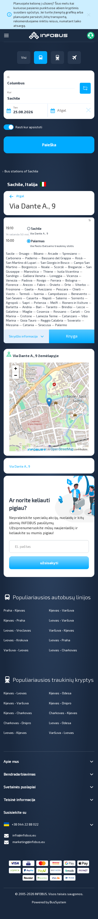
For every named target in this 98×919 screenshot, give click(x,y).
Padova (27, 280)
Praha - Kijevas (14, 610)
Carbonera (13, 258)
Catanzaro (69, 316)
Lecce (81, 307)
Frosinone (13, 289)
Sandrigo (12, 276)
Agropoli (12, 303)
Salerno (61, 298)
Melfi (54, 303)
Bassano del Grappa (56, 258)
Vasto (10, 294)
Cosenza (43, 311)
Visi (23, 57)
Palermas (38, 241)
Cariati (75, 311)
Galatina (12, 311)
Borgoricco (29, 267)
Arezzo (28, 285)
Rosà (79, 258)
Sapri (26, 303)
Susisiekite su (15, 812)
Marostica (31, 271)
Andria (27, 307)
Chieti (76, 289)
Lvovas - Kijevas (15, 733)
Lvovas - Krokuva (16, 640)
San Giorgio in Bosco (55, 262)
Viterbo (80, 285)
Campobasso (57, 294)
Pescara (62, 289)
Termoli (24, 294)
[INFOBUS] (48, 35)
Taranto (51, 307)
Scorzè (59, 267)
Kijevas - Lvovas (15, 693)
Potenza (40, 303)
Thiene (48, 271)
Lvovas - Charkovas (63, 650)
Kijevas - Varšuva (61, 610)
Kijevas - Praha (14, 620)
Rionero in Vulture (75, 303)
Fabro (41, 285)
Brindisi (67, 307)
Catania (28, 325)
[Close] (88, 14)
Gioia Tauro (28, 320)
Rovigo (41, 280)
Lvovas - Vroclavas (17, 630)
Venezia (11, 280)
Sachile (36, 228)
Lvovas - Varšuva (61, 620)
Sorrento (77, 298)
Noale (45, 267)
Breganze (75, 267)
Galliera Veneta (34, 276)
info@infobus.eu (24, 835)
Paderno (31, 258)
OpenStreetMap (62, 449)
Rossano (60, 311)
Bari (38, 307)
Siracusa (44, 325)
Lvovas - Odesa (60, 723)
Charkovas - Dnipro (17, 723)
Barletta (12, 307)
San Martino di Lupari (21, 262)
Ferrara (56, 280)
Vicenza (72, 276)
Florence (12, 285)
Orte (67, 285)
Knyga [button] (71, 335)
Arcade (53, 253)
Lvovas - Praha (59, 640)
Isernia (39, 294)
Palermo (61, 325)
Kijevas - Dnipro (60, 703)
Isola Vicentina (68, 271)
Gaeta (29, 289)
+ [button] (15, 368)
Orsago (24, 253)
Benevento (79, 294)
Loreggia (56, 276)
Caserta (32, 298)
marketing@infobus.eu (29, 842)
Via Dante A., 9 (39, 233)
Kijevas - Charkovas (18, 713)
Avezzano (45, 289)
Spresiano (69, 253)
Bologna (71, 280)
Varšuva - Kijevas (61, 630)
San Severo (14, 298)
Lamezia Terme (47, 316)
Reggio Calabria (52, 320)
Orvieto (55, 285)
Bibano (39, 253)
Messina (12, 325)
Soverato (74, 320)
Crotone (26, 316)
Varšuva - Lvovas (16, 650)
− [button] (15, 375)
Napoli (47, 298)
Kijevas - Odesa (60, 693)
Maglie (27, 311)
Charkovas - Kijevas (63, 713)
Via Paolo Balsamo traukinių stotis (52, 245)
